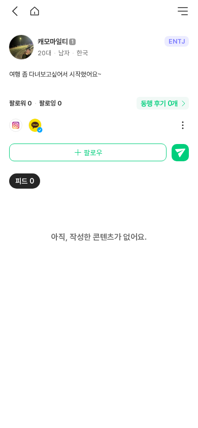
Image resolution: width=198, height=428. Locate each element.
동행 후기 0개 (159, 103)
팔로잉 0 (50, 103)
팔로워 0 (20, 103)
